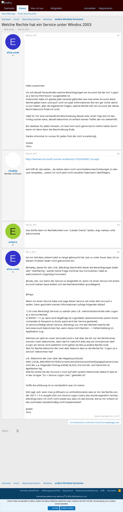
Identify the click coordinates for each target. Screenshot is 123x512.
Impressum (67, 490)
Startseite (9, 8)
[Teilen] (114, 35)
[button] (46, 8)
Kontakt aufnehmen (29, 490)
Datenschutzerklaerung (87, 490)
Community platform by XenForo (61, 496)
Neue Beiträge (8, 13)
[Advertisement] (73, 61)
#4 (118, 252)
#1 (118, 35)
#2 (118, 153)
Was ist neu (37, 8)
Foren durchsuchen (27, 13)
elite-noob (9, 29)
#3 (118, 224)
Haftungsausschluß (50, 490)
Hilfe (102, 490)
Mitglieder (56, 8)
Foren (22, 8)
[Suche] (118, 8)
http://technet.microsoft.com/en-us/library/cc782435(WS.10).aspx (62, 159)
